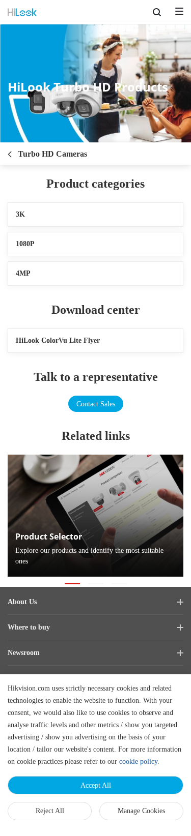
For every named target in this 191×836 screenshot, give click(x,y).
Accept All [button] (95, 785)
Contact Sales (95, 403)
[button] (72, 583)
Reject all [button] (50, 810)
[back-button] (10, 151)
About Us (21, 602)
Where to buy (27, 627)
